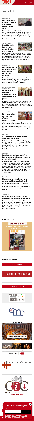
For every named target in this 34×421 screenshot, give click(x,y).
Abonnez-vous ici (17, 264)
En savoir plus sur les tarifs (17, 286)
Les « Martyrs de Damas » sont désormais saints (8, 47)
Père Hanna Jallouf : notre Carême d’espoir (9, 116)
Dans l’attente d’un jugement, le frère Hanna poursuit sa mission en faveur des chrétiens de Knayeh (16, 157)
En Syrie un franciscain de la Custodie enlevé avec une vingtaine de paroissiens (16, 197)
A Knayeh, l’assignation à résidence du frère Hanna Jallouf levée (15, 137)
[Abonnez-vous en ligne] (22, 2)
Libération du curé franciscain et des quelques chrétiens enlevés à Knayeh (14, 180)
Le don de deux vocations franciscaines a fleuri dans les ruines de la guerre (9, 95)
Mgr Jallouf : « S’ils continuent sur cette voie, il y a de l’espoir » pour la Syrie (9, 24)
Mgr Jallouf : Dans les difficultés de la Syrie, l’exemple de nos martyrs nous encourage (9, 71)
